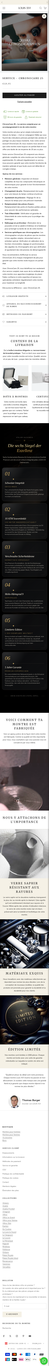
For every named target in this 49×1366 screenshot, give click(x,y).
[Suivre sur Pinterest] (23, 1336)
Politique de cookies (10, 1178)
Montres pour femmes (11, 1135)
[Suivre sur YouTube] (30, 1336)
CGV (4, 1170)
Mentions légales (9, 1186)
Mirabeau (6, 1246)
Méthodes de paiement (12, 1161)
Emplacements (8, 1153)
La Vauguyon (8, 1235)
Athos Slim (7, 1223)
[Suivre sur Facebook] (4, 1336)
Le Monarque (8, 1241)
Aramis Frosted (9, 1209)
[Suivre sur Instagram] (17, 1336)
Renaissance (8, 1261)
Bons (5, 1140)
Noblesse (6, 1249)
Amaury (6, 1203)
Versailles (6, 1267)
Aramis (5, 1206)
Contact (6, 1182)
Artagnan (6, 1212)
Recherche (7, 1328)
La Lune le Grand (9, 1232)
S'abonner (12, 1314)
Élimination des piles (11, 1190)
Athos (5, 1214)
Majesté (6, 1244)
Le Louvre (6, 1238)
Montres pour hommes (11, 1132)
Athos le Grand (9, 1217)
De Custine (7, 1229)
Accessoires (7, 1137)
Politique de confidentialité (13, 1174)
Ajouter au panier (24, 95)
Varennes (6, 1264)
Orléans (6, 1252)
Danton (5, 1226)
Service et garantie (10, 1165)
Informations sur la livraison (14, 1157)
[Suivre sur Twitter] (10, 1336)
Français (37, 1343)
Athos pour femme (10, 1220)
